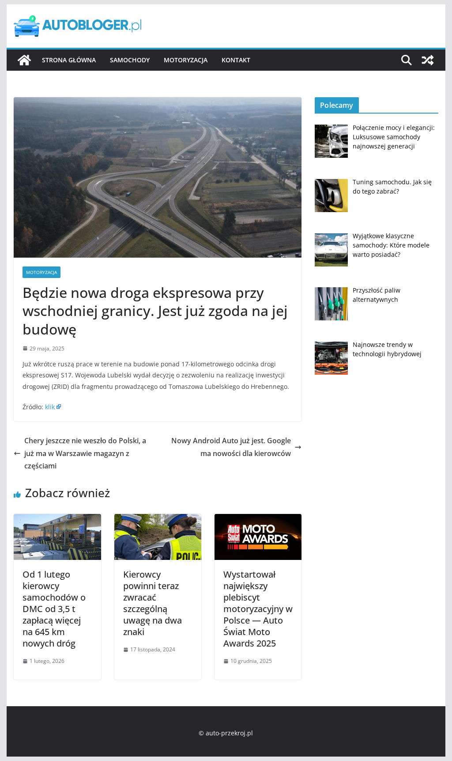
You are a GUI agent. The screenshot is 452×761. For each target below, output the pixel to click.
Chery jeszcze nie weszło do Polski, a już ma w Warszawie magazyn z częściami (85, 453)
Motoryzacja (185, 60)
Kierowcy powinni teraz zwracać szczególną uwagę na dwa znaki (152, 603)
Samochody (130, 60)
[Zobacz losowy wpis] (427, 60)
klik (50, 407)
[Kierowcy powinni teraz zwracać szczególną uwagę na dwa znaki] (157, 520)
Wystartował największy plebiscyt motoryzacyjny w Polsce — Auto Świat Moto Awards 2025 (258, 608)
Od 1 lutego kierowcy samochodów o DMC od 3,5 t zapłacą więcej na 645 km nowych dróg (54, 608)
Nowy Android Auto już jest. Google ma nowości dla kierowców (231, 447)
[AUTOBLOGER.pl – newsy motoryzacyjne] (24, 60)
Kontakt (236, 60)
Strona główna (69, 60)
